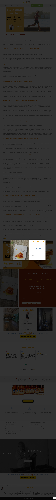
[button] (44, 240)
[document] (28, 250)
